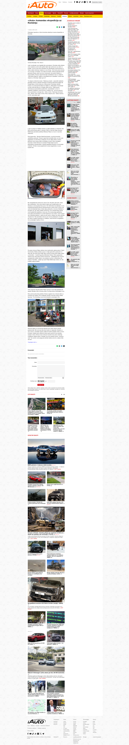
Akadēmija (75, 725)
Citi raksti (31, 394)
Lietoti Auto (55, 721)
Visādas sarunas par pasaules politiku (73, 46)
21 (57, 644)
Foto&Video (85, 729)
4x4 (93, 725)
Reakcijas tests (76, 735)
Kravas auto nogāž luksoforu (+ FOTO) (75, 130)
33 (51, 413)
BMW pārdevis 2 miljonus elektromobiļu (40, 465)
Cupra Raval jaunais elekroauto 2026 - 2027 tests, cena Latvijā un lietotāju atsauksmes (74, 30)
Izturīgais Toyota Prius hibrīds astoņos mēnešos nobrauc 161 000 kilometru (36, 485)
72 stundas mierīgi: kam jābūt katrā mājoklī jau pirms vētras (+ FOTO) (55, 412)
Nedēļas (78, 102)
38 (51, 557)
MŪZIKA (71, 40)
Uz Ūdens (65, 728)
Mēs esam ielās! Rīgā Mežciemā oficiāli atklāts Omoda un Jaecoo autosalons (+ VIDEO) (36, 695)
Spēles (84, 728)
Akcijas (85, 737)
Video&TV (56, 737)
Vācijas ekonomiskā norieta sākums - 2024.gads (74, 59)
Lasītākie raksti (73, 100)
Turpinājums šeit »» (32, 342)
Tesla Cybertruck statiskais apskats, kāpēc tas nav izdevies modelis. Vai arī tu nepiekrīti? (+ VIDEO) (55, 555)
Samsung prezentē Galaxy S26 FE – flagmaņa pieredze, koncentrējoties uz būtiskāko (75, 247)
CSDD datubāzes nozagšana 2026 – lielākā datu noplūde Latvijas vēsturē (74, 81)
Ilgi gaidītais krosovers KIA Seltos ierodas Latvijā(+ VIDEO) (45, 603)
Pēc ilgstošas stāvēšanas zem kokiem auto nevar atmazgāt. (74, 89)
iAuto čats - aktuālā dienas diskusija (74, 52)
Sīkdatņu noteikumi (42, 728)
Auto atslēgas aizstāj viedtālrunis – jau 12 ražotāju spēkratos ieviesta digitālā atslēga (75, 239)
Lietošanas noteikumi (45, 725)
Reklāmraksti (65, 733)
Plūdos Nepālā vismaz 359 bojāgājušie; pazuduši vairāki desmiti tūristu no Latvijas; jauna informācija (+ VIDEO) (36, 412)
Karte (74, 733)
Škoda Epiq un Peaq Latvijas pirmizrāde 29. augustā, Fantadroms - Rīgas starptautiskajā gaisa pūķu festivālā (75, 181)
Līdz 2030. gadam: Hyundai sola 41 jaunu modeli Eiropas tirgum (55, 503)
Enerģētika (85, 721)
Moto (64, 725)
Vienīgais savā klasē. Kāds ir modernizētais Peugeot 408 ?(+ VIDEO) (36, 625)
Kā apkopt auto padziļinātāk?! (72, 49)
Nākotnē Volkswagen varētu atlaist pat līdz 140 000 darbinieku (46, 672)
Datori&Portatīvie (86, 724)
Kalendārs (95, 732)
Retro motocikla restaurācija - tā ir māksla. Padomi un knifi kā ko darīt (74, 75)
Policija (74, 724)
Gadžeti (84, 732)
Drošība (74, 721)
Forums (65, 737)
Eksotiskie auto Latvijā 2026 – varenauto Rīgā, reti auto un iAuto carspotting (74, 62)
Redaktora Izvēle (66, 735)
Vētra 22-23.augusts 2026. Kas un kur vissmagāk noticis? (74, 55)
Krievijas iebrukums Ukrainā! (72, 26)
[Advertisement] (64, 159)
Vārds (35, 362)
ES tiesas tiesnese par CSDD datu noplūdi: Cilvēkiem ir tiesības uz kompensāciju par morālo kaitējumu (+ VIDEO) (55, 626)
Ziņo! (60, 2)
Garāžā (74, 728)
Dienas (75, 102)
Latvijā (64, 721)
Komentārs (34, 366)
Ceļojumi (74, 729)
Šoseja (94, 724)
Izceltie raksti (33, 435)
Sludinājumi (56, 719)
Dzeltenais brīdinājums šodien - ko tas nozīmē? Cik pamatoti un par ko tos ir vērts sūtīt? (74, 66)
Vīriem (74, 719)
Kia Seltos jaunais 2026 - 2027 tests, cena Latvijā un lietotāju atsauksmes (74, 35)
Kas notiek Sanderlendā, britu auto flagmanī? (73, 38)
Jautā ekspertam (97, 737)
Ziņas (64, 719)
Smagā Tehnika (66, 729)
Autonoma (55, 724)
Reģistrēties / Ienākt (97, 2)
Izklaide (64, 724)
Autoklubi (74, 732)
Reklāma (65, 2)
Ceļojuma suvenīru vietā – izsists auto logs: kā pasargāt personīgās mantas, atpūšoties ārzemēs (33, 428)
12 (54, 534)
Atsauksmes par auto (77, 739)
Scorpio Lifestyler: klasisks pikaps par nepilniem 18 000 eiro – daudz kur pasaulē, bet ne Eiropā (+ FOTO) (46, 533)
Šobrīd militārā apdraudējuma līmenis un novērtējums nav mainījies (35, 574)
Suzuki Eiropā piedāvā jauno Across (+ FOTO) (35, 554)
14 (58, 697)
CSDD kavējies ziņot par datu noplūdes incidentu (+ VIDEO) (54, 713)
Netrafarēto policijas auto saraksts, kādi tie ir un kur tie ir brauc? (74, 43)
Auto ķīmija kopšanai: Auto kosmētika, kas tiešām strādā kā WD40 (74, 71)
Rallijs (94, 721)
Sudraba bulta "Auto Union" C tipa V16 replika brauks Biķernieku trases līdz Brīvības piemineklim (74, 94)
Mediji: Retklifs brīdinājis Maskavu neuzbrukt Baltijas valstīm (55, 573)
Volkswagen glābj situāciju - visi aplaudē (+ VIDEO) (55, 643)
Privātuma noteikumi (32, 728)
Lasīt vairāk (57, 469)
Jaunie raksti (72, 198)
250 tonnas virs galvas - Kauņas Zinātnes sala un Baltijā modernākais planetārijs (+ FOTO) (46, 428)
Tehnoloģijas (86, 719)
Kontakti (70, 2)
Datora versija (31, 730)
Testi (64, 732)
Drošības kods (33, 381)
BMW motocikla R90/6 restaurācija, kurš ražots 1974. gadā (73, 85)
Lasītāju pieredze (77, 737)
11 (51, 485)
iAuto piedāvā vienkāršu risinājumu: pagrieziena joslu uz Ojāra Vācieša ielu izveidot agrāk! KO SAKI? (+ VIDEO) (55, 695)
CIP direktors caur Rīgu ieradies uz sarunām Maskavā (36, 713)
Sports (94, 719)
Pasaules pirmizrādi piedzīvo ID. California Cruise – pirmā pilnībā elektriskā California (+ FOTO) (75, 143)
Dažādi (84, 733)
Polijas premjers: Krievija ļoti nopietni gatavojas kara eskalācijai (36, 503)
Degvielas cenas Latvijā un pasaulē (74, 23)
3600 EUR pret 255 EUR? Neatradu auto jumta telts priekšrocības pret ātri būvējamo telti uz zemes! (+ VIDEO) (59, 428)
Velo (93, 728)
